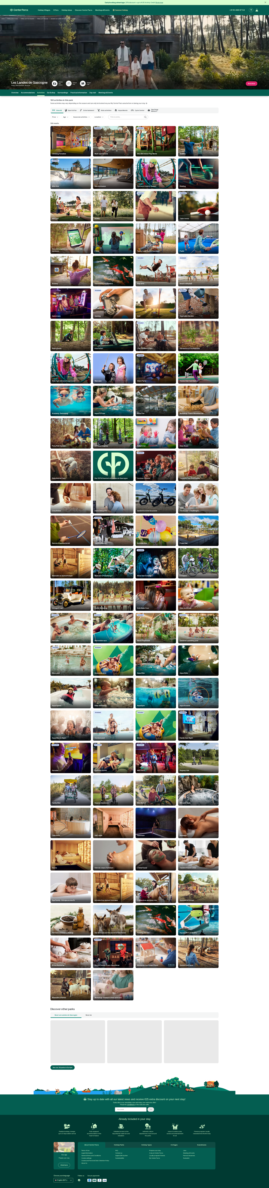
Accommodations (28, 93)
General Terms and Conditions (91, 1155)
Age (64, 117)
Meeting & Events (189, 1153)
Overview (14, 93)
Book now (159, 2)
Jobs (184, 1150)
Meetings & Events (102, 10)
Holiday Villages (44, 10)
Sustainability (119, 1158)
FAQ (116, 1150)
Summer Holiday (121, 10)
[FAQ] (251, 10)
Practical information (79, 93)
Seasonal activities (80, 117)
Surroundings (63, 93)
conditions (131, 1104)
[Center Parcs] (19, 10)
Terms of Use (85, 1150)
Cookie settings (86, 1158)
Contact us (118, 1153)
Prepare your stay (155, 1150)
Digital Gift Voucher (121, 1155)
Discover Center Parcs (83, 10)
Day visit (93, 93)
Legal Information (87, 1153)
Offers (55, 10)
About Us (84, 1163)
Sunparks (186, 1158)
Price (54, 117)
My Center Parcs (154, 1158)
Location (98, 117)
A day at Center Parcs (156, 1153)
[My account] (257, 10)
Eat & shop (51, 93)
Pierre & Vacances (189, 1155)
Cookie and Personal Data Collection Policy (95, 1160)
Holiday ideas (67, 10)
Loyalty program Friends (157, 1155)
